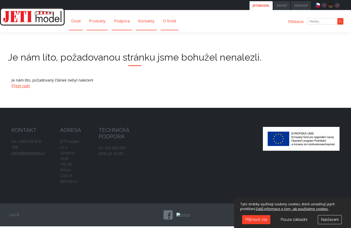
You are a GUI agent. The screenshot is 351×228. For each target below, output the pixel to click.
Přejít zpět (20, 85)
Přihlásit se (296, 21)
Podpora (122, 21)
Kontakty (146, 21)
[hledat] (340, 21)
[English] (324, 4)
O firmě (169, 21)
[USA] (337, 4)
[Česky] (317, 4)
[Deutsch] (330, 4)
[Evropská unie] (301, 138)
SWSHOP (301, 5)
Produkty (97, 21)
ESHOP (282, 5)
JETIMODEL (261, 5)
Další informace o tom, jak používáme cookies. (292, 209)
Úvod (75, 21)
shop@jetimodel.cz (28, 152)
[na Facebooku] (168, 215)
